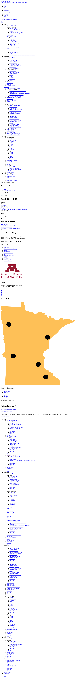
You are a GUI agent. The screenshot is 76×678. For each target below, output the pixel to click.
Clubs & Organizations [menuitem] (15, 105)
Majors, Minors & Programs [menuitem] (13, 88)
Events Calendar (13, 549)
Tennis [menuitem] (11, 147)
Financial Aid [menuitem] (13, 71)
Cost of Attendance (14, 495)
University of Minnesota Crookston (9, 19)
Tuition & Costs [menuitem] (13, 40)
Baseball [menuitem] (12, 152)
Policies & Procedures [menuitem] (15, 51)
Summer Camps (10, 652)
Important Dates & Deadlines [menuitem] (13, 135)
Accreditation (13, 444)
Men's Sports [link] (10, 151)
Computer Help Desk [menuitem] (15, 121)
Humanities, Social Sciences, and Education (20, 525)
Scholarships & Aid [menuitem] (14, 124)
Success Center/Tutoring (15, 568)
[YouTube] (38, 293)
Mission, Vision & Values (12, 420)
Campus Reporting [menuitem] (14, 52)
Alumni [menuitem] (8, 177)
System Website (7, 391)
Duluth (5, 6)
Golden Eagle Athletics (15, 556)
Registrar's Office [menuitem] (14, 125)
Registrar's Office (14, 573)
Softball (11, 604)
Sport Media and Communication (8, 225)
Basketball (12, 597)
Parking (11, 426)
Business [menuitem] (12, 92)
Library (5, 254)
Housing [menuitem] (12, 77)
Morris (5, 7)
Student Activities (14, 551)
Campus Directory (14, 423)
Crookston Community (15, 428)
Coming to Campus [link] (11, 27)
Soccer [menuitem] (11, 144)
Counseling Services (14, 567)
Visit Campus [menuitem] (10, 84)
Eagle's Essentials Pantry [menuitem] (15, 127)
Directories (6, 14)
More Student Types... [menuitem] (15, 68)
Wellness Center (13, 555)
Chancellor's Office (11, 436)
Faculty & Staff (7, 259)
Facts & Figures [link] (10, 37)
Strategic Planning (14, 445)
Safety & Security (11, 585)
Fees (11, 497)
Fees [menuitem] (11, 76)
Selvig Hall (3, 205)
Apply (8, 508)
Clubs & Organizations (15, 548)
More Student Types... (15, 484)
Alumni (8, 662)
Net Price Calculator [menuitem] (14, 72)
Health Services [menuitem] (13, 116)
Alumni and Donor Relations (13, 660)
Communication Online (6, 227)
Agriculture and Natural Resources (18, 523)
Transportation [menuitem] (13, 128)
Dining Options (10, 583)
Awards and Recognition (15, 447)
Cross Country (13, 599)
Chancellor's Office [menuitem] (11, 36)
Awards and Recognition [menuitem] (15, 47)
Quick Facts (6, 247)
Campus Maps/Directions (15, 424)
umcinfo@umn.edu (5, 287)
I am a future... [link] (10, 59)
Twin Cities (6, 10)
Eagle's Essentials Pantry (15, 575)
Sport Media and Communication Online (10, 228)
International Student (14, 480)
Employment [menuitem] (10, 35)
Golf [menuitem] (11, 143)
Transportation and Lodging (16, 427)
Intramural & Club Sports (15, 553)
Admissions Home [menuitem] (11, 57)
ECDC (5, 257)
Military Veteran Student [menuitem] (15, 65)
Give (2, 403)
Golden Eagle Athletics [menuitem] (15, 113)
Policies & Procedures (15, 456)
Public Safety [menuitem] (13, 53)
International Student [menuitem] (14, 64)
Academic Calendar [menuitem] (11, 100)
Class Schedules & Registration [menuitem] (14, 97)
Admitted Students (11, 512)
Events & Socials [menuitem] (11, 176)
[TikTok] (38, 295)
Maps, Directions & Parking (10, 249)
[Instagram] (38, 291)
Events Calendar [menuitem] (13, 107)
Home (5, 189)
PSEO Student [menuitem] (13, 67)
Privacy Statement (5, 416)
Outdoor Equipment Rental (16, 552)
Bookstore (6, 250)
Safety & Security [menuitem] (11, 132)
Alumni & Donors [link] (8, 173)
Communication (4, 224)
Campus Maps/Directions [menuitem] (15, 29)
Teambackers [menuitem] (10, 161)
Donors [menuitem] (8, 178)
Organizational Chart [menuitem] (14, 43)
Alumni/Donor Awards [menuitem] (12, 180)
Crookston (6, 5)
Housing (12, 499)
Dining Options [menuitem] (10, 129)
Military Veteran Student (15, 481)
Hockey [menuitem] (11, 157)
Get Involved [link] (10, 104)
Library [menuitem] (8, 101)
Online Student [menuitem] (13, 63)
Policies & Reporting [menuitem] (11, 49)
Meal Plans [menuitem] (12, 79)
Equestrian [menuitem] (12, 141)
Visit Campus (10, 511)
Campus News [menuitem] (10, 164)
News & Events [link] (7, 162)
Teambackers (10, 630)
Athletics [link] (6, 136)
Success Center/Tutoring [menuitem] (15, 120)
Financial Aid (13, 492)
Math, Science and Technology (17, 527)
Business (12, 524)
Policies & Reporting (11, 455)
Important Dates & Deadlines (13, 588)
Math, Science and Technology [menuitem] (17, 95)
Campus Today (7, 13)
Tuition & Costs (13, 440)
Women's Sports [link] (10, 137)
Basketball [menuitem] (12, 139)
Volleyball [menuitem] (12, 149)
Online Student (13, 479)
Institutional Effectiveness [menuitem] (16, 41)
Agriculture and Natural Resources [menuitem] (18, 91)
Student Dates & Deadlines (16, 644)
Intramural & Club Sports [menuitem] (15, 111)
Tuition (11, 496)
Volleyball (12, 608)
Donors (8, 664)
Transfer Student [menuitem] (13, 61)
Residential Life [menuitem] (10, 131)
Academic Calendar (8, 253)
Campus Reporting (14, 457)
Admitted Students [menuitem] (11, 85)
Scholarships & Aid (14, 572)
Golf (11, 601)
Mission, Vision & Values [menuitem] (12, 25)
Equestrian (12, 600)
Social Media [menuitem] (10, 170)
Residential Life (10, 584)
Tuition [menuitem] (11, 75)
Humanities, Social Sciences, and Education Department (14, 209)
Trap (11, 607)
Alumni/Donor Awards (12, 665)
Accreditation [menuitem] (13, 44)
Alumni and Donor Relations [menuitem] (13, 174)
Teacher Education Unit (15, 528)
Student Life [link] (6, 103)
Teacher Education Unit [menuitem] (15, 96)
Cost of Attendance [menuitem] (14, 73)
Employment (7, 251)
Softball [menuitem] (11, 145)
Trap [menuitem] (11, 148)
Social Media (10, 650)
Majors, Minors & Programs (13, 520)
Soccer (11, 603)
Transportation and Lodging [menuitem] (16, 32)
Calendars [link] (9, 165)
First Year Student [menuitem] (14, 60)
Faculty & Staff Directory (10, 190)
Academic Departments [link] (12, 89)
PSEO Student (13, 483)
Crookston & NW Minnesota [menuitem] (13, 133)
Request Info (10, 509)
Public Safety (13, 459)
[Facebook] (38, 290)
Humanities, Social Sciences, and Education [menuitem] (20, 93)
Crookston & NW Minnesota (13, 587)
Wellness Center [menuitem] (13, 112)
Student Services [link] (10, 115)
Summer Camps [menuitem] (10, 172)
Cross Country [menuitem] (13, 140)
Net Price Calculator (14, 493)
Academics (6, 519)
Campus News (10, 638)
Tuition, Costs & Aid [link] (11, 69)
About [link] (5, 24)
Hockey (11, 621)
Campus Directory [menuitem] (14, 28)
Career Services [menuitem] (13, 117)
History (8, 453)
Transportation (13, 576)
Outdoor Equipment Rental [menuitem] (16, 109)
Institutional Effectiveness (16, 441)
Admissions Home (11, 473)
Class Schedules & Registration (14, 535)
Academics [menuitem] (6, 87)
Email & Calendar (8, 261)
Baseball (12, 616)
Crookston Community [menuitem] (15, 33)
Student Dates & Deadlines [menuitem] (16, 169)
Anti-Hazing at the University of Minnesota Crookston (22, 460)
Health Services (13, 564)
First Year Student (14, 476)
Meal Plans (12, 500)
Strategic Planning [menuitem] (14, 45)
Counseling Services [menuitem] (14, 119)
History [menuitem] (8, 48)
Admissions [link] (6, 56)
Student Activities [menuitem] (14, 108)
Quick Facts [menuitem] (12, 39)
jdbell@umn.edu (4, 208)
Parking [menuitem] (11, 31)
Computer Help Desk (9, 255)
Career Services (13, 565)
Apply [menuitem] (8, 81)
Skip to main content (5, 1)
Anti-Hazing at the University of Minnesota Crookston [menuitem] (22, 55)
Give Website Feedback (6, 411)
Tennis (11, 605)
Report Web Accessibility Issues (8, 409)
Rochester (6, 9)
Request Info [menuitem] (10, 83)
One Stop (6, 15)
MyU (5, 17)
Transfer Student (13, 477)
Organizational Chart (14, 443)
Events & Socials (11, 661)
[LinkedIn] (38, 294)
